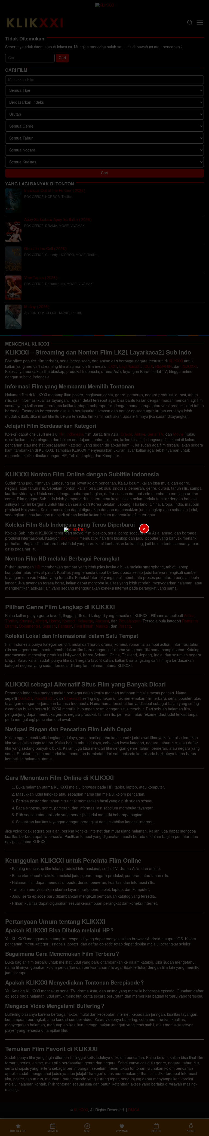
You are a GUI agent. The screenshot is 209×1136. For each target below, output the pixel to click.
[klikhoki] (104, 568)
